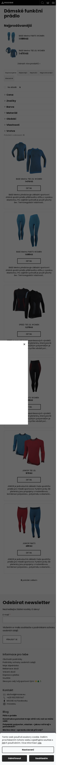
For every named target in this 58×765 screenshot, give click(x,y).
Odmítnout (14, 758)
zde (39, 742)
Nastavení (28, 749)
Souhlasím (41, 758)
